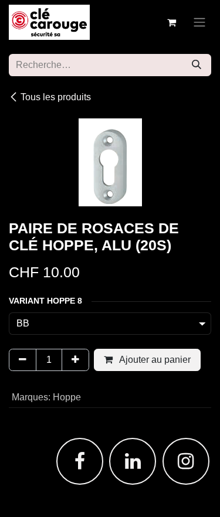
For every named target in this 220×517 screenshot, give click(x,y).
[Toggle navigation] (199, 23)
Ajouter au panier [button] (154, 360)
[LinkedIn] (132, 461)
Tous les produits (56, 97)
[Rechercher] (196, 65)
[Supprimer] (22, 360)
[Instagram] (186, 461)
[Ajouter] (75, 360)
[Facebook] (79, 461)
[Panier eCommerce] (171, 22)
